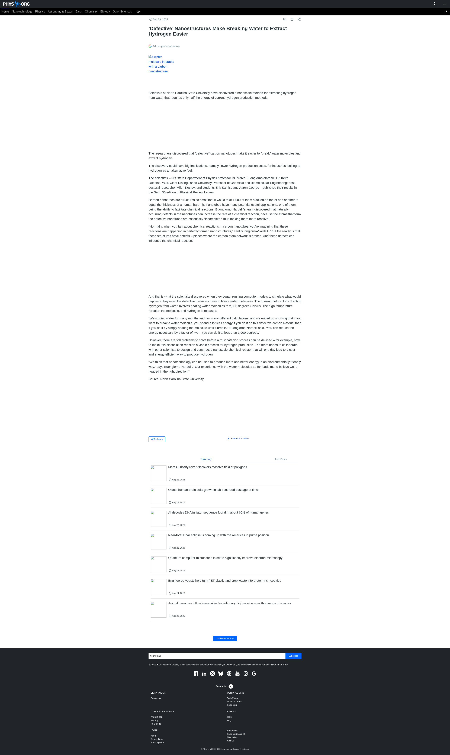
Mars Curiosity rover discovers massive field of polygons (207, 467)
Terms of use (157, 739)
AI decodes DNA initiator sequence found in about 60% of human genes (218, 512)
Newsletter (232, 737)
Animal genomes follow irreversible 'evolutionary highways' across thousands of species (229, 603)
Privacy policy (157, 742)
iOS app (154, 720)
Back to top (221, 686)
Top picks (281, 459)
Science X (232, 705)
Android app (156, 717)
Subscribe (293, 656)
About (153, 736)
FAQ (229, 720)
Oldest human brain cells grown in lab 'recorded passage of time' (213, 490)
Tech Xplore (233, 698)
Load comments (225, 638)
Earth (78, 11)
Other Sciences (122, 11)
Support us (232, 730)
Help (229, 717)
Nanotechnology (22, 11)
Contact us (156, 698)
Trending (205, 459)
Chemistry (91, 11)
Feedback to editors (239, 438)
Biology (105, 11)
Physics (40, 11)
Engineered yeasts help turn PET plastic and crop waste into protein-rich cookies (224, 580)
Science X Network (241, 749)
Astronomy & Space (60, 11)
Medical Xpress (234, 701)
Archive (230, 741)
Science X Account (236, 734)
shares (157, 439)
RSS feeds (156, 724)
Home (5, 11)
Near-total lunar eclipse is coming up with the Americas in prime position (218, 535)
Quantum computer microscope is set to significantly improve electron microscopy (225, 558)
